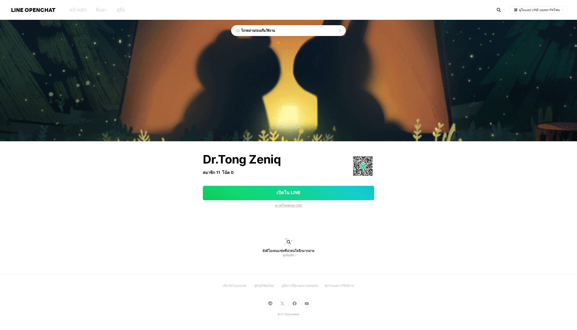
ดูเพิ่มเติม (288, 255)
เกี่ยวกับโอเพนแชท (238, 285)
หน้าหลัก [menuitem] (77, 10)
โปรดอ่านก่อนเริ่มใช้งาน (258, 30)
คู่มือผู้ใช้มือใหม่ (268, 285)
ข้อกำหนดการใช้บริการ (339, 285)
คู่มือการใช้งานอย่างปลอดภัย (303, 285)
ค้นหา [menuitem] (101, 10)
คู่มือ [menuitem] (121, 10)
